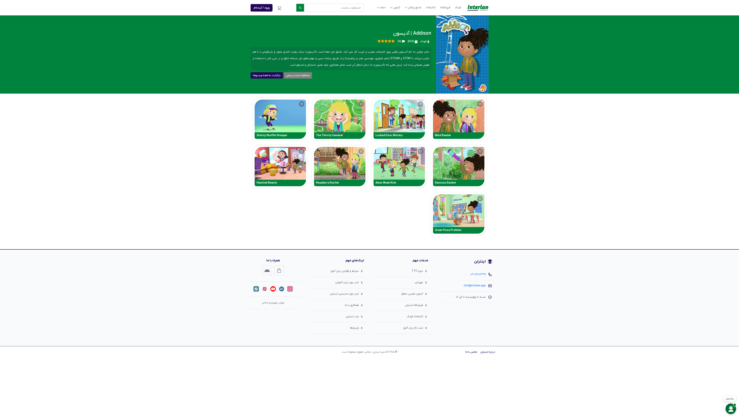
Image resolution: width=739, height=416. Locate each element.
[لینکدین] (281, 289)
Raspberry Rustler (327, 183)
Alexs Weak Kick (385, 183)
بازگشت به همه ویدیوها (267, 75)
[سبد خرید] (279, 8)
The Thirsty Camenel (329, 135)
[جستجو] (300, 8)
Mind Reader (443, 135)
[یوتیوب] (273, 289)
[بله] (256, 289)
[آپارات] (264, 289)
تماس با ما (471, 352)
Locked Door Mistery (389, 135)
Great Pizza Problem (448, 230)
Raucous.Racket (445, 183)
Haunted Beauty (267, 183)
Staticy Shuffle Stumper (272, 135)
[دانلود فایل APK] (267, 270)
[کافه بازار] (279, 270)
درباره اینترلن (487, 352)
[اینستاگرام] (290, 289)
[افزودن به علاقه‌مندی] (480, 104)
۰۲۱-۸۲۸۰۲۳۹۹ (478, 274)
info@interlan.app (475, 286)
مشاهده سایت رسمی (298, 75)
